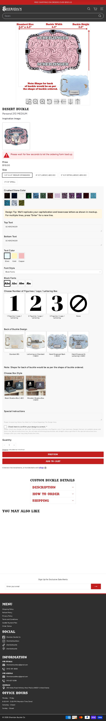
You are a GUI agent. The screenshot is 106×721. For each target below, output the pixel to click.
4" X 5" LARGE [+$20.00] (45, 175)
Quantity (6, 440)
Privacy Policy (7, 616)
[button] (53, 190)
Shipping (5, 450)
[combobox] (53, 16)
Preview (53, 454)
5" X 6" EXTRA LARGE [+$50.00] (73, 175)
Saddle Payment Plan (9, 623)
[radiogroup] (53, 199)
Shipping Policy (8, 609)
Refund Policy (7, 612)
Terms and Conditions (10, 619)
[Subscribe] (96, 586)
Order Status (7, 626)
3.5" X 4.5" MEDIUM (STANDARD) (17, 175)
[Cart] (95, 9)
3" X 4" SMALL (9, 182)
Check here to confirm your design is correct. (27, 427)
